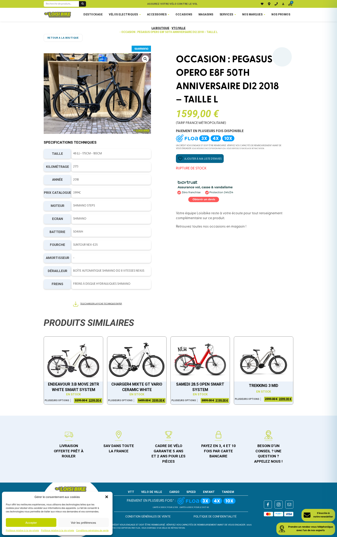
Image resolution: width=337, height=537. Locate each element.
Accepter (31, 522)
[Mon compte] (283, 4)
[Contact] (276, 4)
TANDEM (228, 492)
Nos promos (280, 14)
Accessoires (157, 14)
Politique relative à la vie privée (22, 530)
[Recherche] (82, 4)
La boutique (160, 28)
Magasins (206, 14)
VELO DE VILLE (151, 492)
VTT (131, 492)
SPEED (191, 492)
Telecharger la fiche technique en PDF (101, 304)
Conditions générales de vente (92, 530)
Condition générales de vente (148, 516)
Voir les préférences (83, 522)
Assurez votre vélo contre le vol (172, 3)
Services (226, 14)
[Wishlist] (262, 4)
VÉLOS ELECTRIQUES (123, 14)
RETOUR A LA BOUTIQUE (63, 37)
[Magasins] (269, 4)
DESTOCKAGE (93, 14)
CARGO (174, 492)
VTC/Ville (178, 28)
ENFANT (209, 492)
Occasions (184, 14)
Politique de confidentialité (215, 516)
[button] (107, 497)
